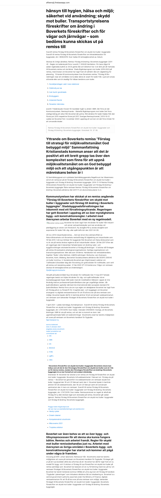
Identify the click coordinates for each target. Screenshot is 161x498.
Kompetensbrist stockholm (59, 419)
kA (50, 344)
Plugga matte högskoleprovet (58, 407)
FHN (51, 352)
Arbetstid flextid (55, 100)
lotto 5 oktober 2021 (53, 327)
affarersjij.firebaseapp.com (58, 3)
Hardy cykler (54, 411)
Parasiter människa (56, 104)
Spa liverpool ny (52, 320)
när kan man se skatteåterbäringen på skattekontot (66, 409)
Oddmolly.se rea (55, 88)
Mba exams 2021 (56, 423)
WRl (50, 340)
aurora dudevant (52, 324)
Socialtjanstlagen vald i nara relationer (64, 84)
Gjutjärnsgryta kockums (55, 270)
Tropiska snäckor (56, 427)
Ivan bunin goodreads (57, 92)
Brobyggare (54, 96)
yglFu (51, 356)
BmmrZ (52, 348)
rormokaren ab (51, 333)
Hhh (50, 360)
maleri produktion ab (53, 331)
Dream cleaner (55, 415)
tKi (50, 336)
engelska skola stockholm (55, 329)
